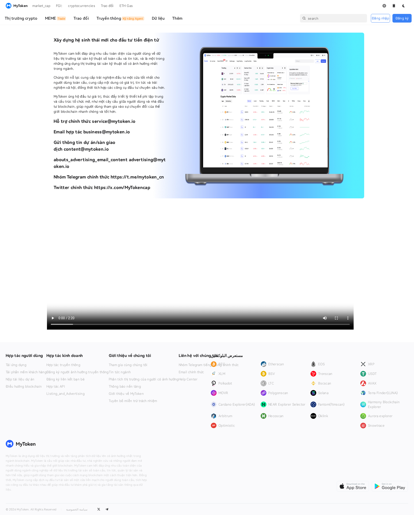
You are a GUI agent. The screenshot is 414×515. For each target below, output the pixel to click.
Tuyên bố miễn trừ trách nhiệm (133, 401)
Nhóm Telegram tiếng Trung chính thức (209, 365)
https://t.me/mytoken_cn (137, 177)
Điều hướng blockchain (24, 386)
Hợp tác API (55, 386)
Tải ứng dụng (16, 365)
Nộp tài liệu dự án (20, 379)
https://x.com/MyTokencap (122, 187)
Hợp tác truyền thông (63, 365)
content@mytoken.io (86, 149)
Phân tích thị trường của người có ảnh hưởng (144, 379)
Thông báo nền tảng (125, 386)
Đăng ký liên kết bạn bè (65, 379)
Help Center (188, 379)
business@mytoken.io (106, 132)
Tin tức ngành (120, 372)
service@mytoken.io (113, 121)
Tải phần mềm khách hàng (26, 372)
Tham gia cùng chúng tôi (128, 365)
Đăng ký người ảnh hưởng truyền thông (77, 372)
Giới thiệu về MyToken (126, 393)
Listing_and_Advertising (65, 393)
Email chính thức (191, 372)
